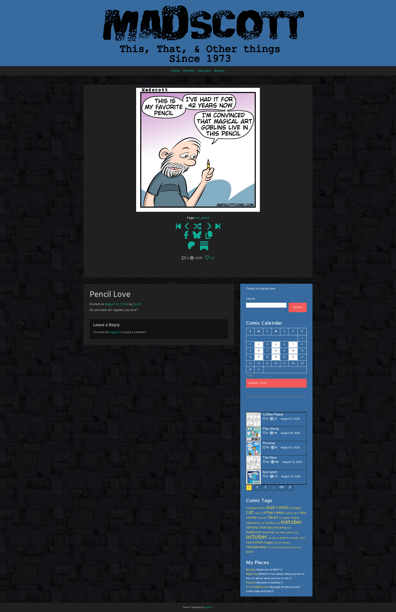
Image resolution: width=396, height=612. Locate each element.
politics (285, 538)
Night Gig (252, 574)
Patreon (251, 582)
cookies (289, 513)
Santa (250, 542)
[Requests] (187, 227)
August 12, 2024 (116, 304)
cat (249, 512)
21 (293, 357)
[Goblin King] (208, 227)
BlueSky (219, 71)
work (249, 551)
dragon (262, 518)
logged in (115, 332)
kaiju (270, 527)
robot (302, 538)
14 (293, 351)
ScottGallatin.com (257, 587)
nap (277, 533)
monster (268, 532)
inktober (291, 522)
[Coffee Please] (217, 227)
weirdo (288, 547)
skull (259, 542)
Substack (204, 71)
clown (257, 513)
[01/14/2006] (178, 227)
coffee (267, 513)
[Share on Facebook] (186, 236)
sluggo (268, 542)
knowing (280, 527)
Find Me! (189, 71)
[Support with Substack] (204, 246)
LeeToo (209, 607)
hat (262, 523)
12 (276, 351)
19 (276, 357)
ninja (296, 533)
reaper (295, 538)
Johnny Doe (256, 527)
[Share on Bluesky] (197, 236)
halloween (253, 523)
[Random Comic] (198, 227)
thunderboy (256, 547)
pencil (205, 218)
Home (176, 71)
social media (282, 543)
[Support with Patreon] (191, 246)
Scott (137, 304)
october (257, 537)
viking (280, 547)
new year (286, 532)
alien (262, 508)
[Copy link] (208, 236)
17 (259, 357)
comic (279, 513)
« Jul (249, 376)
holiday (270, 523)
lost (289, 528)
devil (296, 513)
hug (278, 523)
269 (281, 487)
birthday (295, 508)
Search (250, 299)
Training (272, 547)
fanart (273, 517)
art (198, 218)
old (270, 538)
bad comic (278, 507)
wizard (297, 547)
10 (259, 351)
